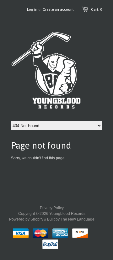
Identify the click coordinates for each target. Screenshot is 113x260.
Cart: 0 (96, 9)
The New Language (77, 219)
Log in (32, 9)
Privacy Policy (52, 208)
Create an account (58, 9)
